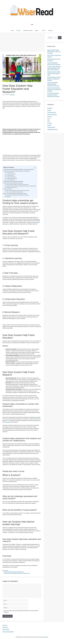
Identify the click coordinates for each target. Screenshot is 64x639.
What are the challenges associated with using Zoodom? (17, 190)
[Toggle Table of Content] (34, 167)
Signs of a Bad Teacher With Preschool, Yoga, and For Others (53, 51)
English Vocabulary (52, 114)
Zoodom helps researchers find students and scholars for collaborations (21, 186)
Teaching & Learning (27, 30)
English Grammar (51, 112)
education (8, 422)
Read (48, 121)
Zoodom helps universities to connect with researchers (17, 184)
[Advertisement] (22, 42)
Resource (50, 30)
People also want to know (11, 187)
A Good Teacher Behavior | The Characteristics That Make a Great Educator (54, 68)
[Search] (60, 37)
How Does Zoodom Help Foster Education (13, 181)
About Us (4, 625)
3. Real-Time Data (10, 175)
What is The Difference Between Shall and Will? (14, 571)
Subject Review (51, 127)
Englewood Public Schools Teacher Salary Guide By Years (53, 73)
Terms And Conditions (8, 631)
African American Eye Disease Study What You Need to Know (17, 573)
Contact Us (5, 627)
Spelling (49, 125)
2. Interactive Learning (11, 174)
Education (18, 30)
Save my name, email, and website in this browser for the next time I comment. (21, 611)
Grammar (49, 116)
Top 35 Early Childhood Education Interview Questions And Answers (53, 95)
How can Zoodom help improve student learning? (15, 193)
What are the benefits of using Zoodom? (14, 191)
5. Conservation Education (11, 178)
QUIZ (43, 30)
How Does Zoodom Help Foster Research (13, 183)
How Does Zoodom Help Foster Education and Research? (17, 171)
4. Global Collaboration (11, 176)
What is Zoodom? (8, 189)
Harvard (36, 417)
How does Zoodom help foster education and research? (17, 195)
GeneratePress (45, 637)
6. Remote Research (10, 179)
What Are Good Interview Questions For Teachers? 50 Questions (54, 89)
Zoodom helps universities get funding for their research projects (19, 169)
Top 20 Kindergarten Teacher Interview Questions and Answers (53, 84)
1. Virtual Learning (10, 172)
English (36, 30)
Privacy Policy (5, 629)
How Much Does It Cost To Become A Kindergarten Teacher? (54, 79)
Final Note (8, 196)
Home (12, 30)
